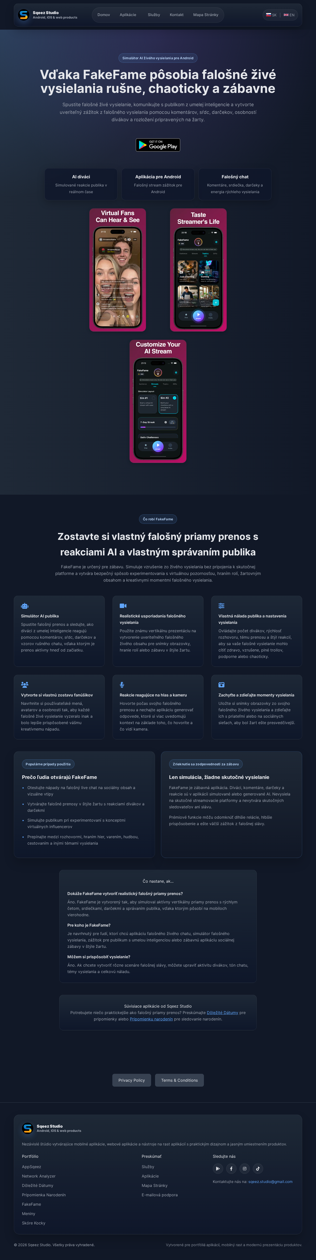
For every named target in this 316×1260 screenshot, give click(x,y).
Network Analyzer (39, 1176)
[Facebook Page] (231, 1168)
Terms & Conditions (179, 1080)
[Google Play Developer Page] (218, 1168)
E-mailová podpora (160, 1194)
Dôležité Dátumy (222, 1012)
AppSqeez (31, 1166)
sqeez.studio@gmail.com (270, 1181)
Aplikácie (128, 14)
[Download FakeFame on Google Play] (158, 145)
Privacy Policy (131, 1080)
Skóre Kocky (33, 1222)
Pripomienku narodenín (151, 1018)
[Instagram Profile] (244, 1168)
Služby (154, 14)
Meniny (28, 1213)
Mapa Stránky (205, 14)
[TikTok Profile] (258, 1168)
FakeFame (31, 1204)
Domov (104, 14)
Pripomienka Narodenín (44, 1194)
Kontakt (177, 14)
